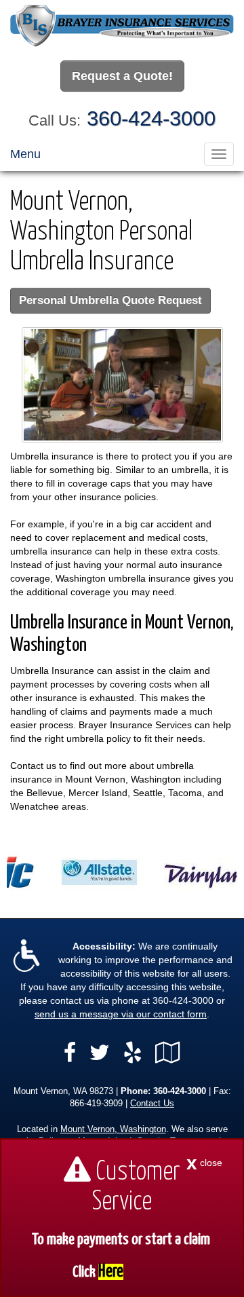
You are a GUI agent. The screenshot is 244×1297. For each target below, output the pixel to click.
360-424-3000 (151, 118)
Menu (25, 154)
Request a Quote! (122, 76)
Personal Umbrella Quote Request (110, 300)
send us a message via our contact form (121, 1014)
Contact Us (152, 1103)
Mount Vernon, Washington (113, 1129)
